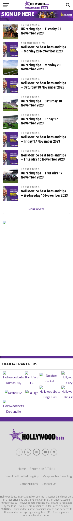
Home (22, 468)
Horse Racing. (30, 25)
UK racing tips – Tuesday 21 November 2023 (41, 31)
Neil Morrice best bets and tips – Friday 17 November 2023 (43, 139)
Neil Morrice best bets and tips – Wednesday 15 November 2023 (44, 193)
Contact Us (49, 483)
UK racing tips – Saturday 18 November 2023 (41, 103)
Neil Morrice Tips (33, 43)
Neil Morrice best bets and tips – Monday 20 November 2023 (43, 49)
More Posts (37, 209)
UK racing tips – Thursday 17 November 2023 (41, 175)
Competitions (29, 483)
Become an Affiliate (42, 468)
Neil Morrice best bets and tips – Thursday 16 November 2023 (43, 157)
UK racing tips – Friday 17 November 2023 (39, 121)
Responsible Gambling (57, 476)
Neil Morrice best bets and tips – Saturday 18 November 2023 (43, 85)
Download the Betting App (22, 476)
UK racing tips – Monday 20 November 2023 (40, 67)
